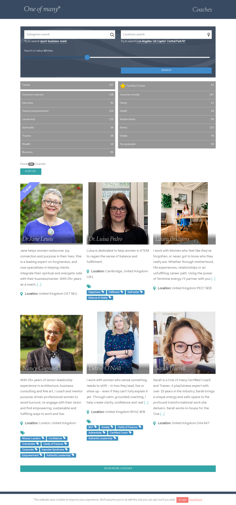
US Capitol (159, 41)
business (53, 41)
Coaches (202, 9)
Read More (195, 500)
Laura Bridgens (172, 238)
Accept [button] (182, 500)
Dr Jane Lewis (37, 238)
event (63, 41)
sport (43, 41)
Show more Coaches (118, 468)
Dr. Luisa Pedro (105, 238)
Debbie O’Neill (104, 368)
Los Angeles (144, 41)
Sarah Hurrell (170, 368)
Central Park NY (176, 41)
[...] (39, 284)
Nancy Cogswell (40, 368)
